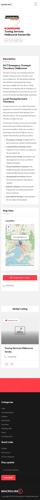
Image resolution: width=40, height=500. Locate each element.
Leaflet (13, 265)
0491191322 (9, 286)
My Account (5, 452)
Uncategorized (6, 436)
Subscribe (8, 478)
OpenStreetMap (22, 265)
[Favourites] (11, 40)
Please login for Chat (21, 278)
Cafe (3, 408)
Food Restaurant (7, 412)
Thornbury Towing (9, 73)
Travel (3, 432)
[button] (20, 243)
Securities (5, 424)
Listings (4, 448)
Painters (4, 416)
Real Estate (5, 420)
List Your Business (7, 457)
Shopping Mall (6, 428)
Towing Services (13, 28)
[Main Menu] (36, 4)
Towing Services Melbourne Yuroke (18, 350)
